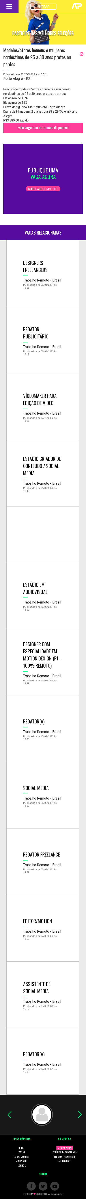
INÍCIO (21, 1148)
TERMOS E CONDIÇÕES (64, 1156)
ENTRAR (43, 6)
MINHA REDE (22, 1161)
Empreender (57, 1194)
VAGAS (22, 1152)
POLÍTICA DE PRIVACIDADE (64, 1152)
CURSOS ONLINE (21, 1156)
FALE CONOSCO (64, 1161)
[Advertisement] (43, 534)
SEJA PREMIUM (65, 1148)
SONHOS (21, 1165)
